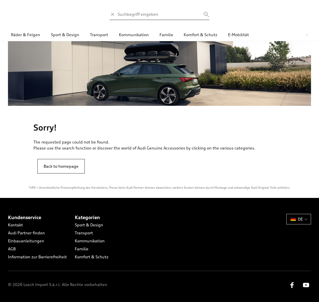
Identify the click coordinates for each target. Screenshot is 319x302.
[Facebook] (292, 286)
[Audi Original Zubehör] (159, 73)
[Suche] (206, 14)
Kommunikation (90, 240)
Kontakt (15, 224)
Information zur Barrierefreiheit (37, 256)
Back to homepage (61, 166)
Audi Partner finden (26, 232)
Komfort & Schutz (91, 256)
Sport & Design (89, 224)
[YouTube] (306, 286)
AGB (12, 248)
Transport (84, 232)
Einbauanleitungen (26, 240)
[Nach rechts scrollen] (307, 35)
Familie (81, 248)
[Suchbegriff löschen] (113, 14)
